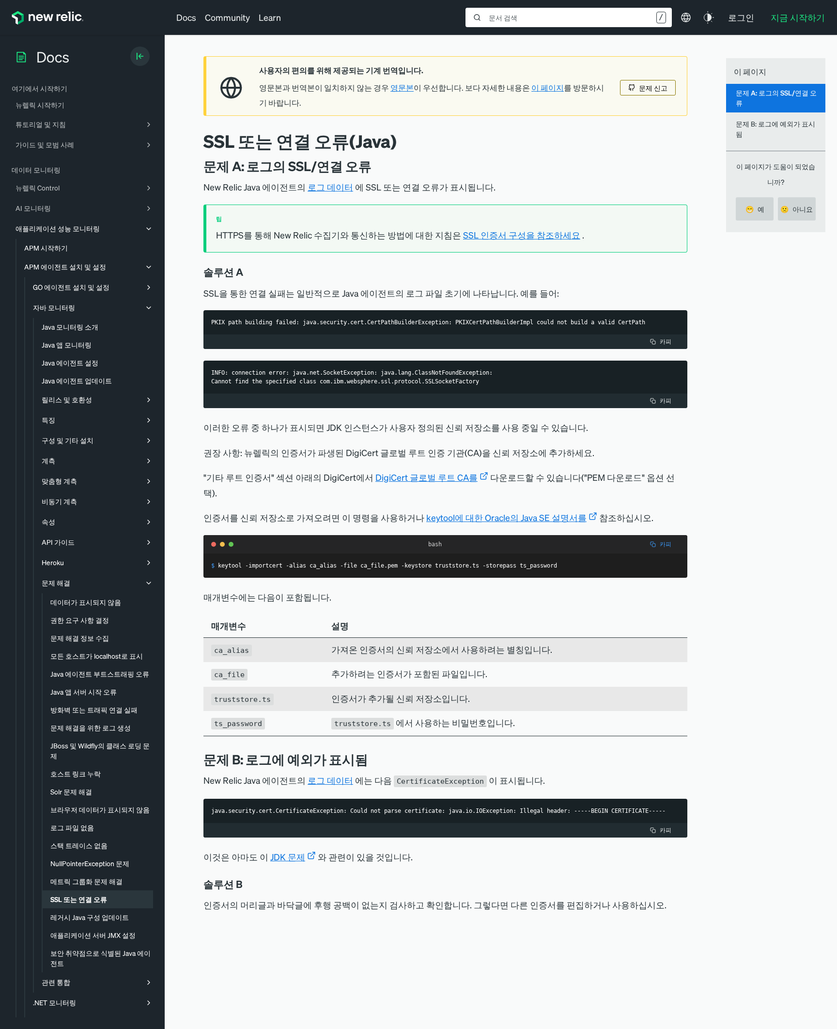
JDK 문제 (287, 856)
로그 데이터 (330, 186)
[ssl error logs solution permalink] (250, 272)
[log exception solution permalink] (249, 884)
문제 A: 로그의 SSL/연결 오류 (776, 97)
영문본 (402, 88)
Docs (186, 17)
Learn (270, 17)
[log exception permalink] (375, 759)
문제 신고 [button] (653, 87)
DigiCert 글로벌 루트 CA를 (426, 477)
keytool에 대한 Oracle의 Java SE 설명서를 (506, 517)
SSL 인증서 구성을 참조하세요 (521, 234)
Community (227, 17)
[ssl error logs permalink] (379, 166)
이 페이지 (547, 88)
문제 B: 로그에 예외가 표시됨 (775, 128)
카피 (665, 341)
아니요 (796, 209)
